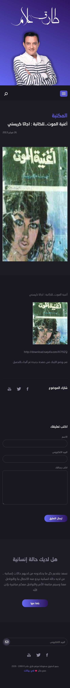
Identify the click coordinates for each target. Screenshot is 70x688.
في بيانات (29, 670)
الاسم (64, 436)
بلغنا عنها (35, 603)
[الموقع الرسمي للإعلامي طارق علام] (35, 15)
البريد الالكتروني (59, 452)
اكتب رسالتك (61, 467)
